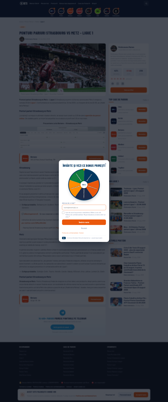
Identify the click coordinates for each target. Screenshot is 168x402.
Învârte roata (84, 222)
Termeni (81, 233)
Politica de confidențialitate (70, 233)
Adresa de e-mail (68, 203)
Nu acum (84, 228)
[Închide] (105, 163)
